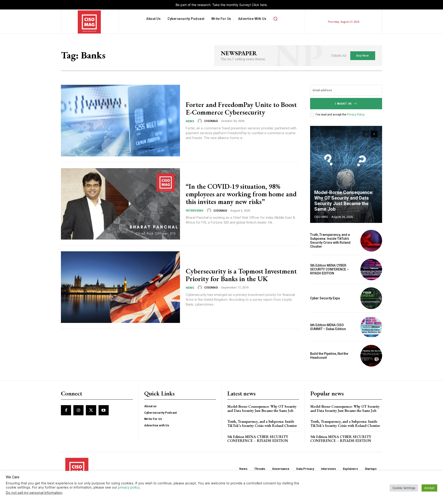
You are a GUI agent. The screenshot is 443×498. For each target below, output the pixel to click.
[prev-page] (365, 134)
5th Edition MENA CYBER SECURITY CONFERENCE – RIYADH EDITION (329, 269)
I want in (343, 103)
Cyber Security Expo (325, 298)
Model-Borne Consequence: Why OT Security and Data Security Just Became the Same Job (343, 201)
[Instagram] (78, 410)
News (190, 121)
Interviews (194, 210)
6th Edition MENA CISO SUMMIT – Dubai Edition (328, 327)
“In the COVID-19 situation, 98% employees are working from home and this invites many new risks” (241, 194)
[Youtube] (104, 410)
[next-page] (374, 134)
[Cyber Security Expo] (371, 298)
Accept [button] (429, 488)
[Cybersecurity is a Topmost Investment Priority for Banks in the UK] (120, 287)
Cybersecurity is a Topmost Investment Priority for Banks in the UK (241, 275)
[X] (91, 410)
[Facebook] (66, 410)
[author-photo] (201, 121)
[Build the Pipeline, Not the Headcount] (371, 356)
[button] (275, 18)
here (263, 5)
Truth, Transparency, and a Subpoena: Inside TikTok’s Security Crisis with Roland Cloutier (330, 240)
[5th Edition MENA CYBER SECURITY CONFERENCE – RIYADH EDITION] (371, 269)
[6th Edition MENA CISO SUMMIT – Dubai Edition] (371, 327)
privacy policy (129, 487)
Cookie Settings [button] (403, 488)
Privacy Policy (355, 114)
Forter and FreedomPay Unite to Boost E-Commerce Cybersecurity (241, 108)
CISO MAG (321, 217)
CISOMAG (211, 121)
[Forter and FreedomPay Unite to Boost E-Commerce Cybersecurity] (120, 120)
